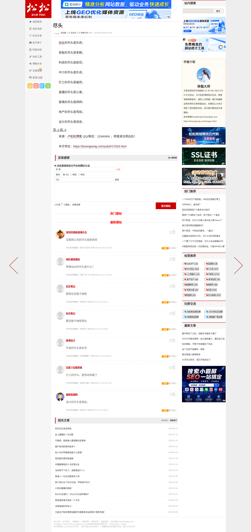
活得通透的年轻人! (63, 506)
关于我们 (66, 522)
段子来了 (37, 42)
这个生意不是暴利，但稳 (193, 349)
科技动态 (37, 49)
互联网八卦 (212, 264)
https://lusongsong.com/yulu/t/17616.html (99, 146)
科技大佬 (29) (192, 290)
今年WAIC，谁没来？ (191, 204)
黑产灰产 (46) (192, 279)
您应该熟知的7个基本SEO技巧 (196, 210)
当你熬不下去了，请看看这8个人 (70, 470)
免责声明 (85, 522)
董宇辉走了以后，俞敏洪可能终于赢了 (199, 333)
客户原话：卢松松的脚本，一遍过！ (198, 230)
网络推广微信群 (215, 317)
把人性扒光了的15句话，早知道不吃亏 (72, 482)
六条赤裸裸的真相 (63, 488)
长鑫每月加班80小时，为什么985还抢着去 (201, 236)
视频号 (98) (212, 285)
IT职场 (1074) (213, 274)
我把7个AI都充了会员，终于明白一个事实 (201, 215)
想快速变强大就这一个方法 (67, 500)
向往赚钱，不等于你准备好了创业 (197, 344)
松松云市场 (30, 85)
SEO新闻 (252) (214, 295)
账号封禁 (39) (214, 279)
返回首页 (37, 22)
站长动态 (37, 28)
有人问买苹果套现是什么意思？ (69, 452)
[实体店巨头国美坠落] (14, 266)
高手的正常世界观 (63, 428)
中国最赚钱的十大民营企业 (67, 464)
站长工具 (37, 56)
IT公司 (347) (213, 269)
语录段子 (173, 420)
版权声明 (95, 522)
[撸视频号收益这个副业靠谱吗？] (238, 266)
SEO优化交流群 (215, 312)
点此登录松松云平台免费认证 (73, 165)
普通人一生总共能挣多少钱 (67, 476)
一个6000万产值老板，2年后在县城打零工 (201, 199)
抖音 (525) (212, 290)
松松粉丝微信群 (193, 312)
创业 (61, 42)
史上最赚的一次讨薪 (64, 434)
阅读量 (63, 33)
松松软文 (42, 85)
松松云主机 (48, 85)
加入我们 (57, 522)
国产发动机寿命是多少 (65, 446)
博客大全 (37, 63)
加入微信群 (172, 158)
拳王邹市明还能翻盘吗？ (193, 225)
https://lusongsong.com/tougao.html (200, 121)
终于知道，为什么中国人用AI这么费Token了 (202, 220)
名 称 (58, 169)
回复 (165, 248)
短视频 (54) (191, 295)
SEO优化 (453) (192, 269)
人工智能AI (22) (192, 274)
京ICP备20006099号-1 (90, 527)
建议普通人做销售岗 (191, 354)
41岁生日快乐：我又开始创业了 (196, 359)
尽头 (58, 25)
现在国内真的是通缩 (64, 458)
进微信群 (36, 85)
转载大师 (84, 33)
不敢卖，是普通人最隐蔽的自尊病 (70, 440)
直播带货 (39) (191, 285)
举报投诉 (75, 522)
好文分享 (37, 35)
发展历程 (104, 522)
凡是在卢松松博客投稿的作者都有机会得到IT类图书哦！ (80, 512)
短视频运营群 (193, 317)
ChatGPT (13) (192, 264)
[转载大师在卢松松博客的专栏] (204, 75)
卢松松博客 (38, 9)
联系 (58, 174)
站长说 (73, 33)
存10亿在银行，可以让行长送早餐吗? (72, 494)
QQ (57, 179)
